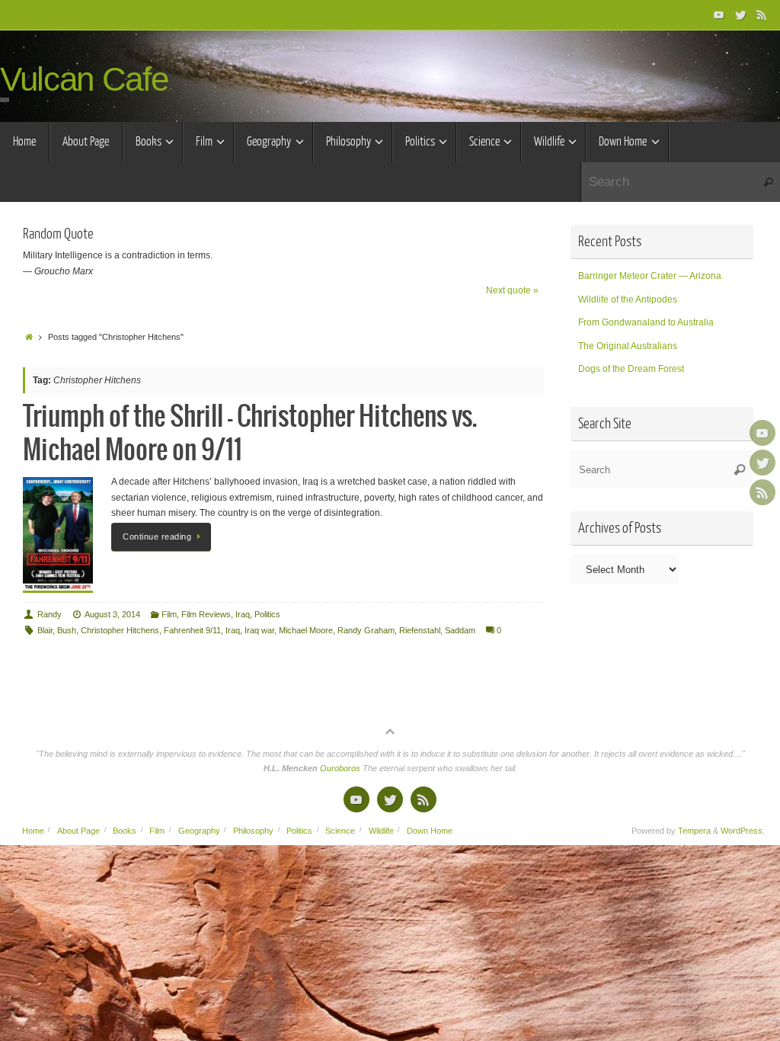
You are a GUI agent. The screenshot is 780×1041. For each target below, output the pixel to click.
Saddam (460, 630)
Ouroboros (341, 768)
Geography (199, 830)
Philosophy (253, 830)
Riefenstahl (419, 630)
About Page (78, 830)
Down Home (429, 830)
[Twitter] (740, 14)
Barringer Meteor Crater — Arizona (649, 276)
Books (124, 830)
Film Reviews (206, 614)
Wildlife (381, 830)
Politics (267, 614)
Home (33, 830)
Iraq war (259, 630)
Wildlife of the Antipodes (627, 299)
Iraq (242, 614)
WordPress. (743, 830)
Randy (49, 614)
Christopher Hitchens (120, 630)
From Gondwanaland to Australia (646, 322)
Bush (66, 630)
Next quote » (512, 290)
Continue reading (157, 536)
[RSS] (761, 14)
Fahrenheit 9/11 (192, 630)
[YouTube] (719, 14)
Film (169, 614)
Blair (45, 630)
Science (340, 830)
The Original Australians (627, 346)
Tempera (694, 830)
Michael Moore (306, 630)
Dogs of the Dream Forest (631, 369)
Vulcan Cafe (84, 79)
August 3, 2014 (112, 614)
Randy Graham (366, 630)
